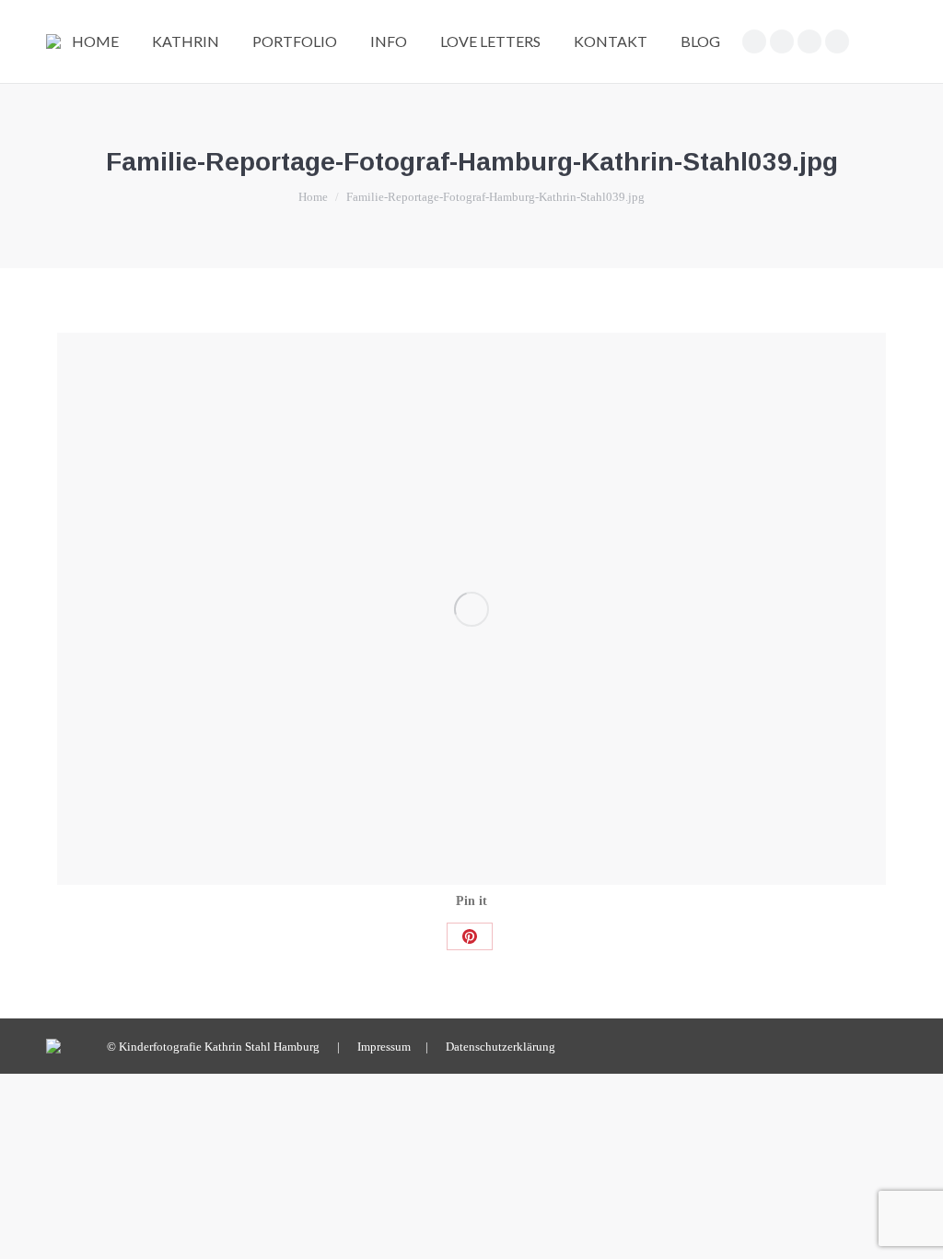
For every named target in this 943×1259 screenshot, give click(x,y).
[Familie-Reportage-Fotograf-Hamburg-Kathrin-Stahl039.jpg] (471, 609)
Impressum (384, 1046)
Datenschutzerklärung (500, 1046)
